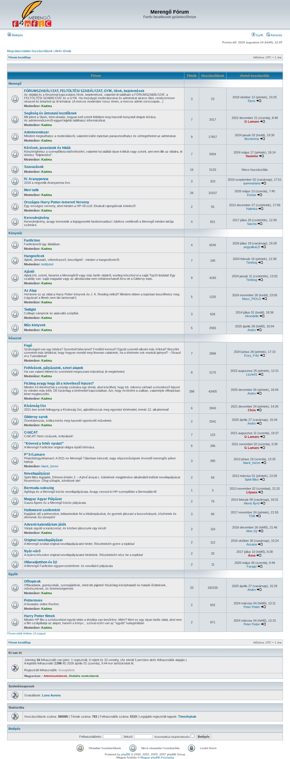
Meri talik (31, 190)
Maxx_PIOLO (251, 298)
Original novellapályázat (43, 540)
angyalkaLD (252, 247)
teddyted (47, 264)
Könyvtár (15, 233)
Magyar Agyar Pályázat (43, 499)
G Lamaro (251, 121)
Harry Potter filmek (39, 616)
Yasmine (252, 156)
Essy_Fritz (251, 355)
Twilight (30, 310)
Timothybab (187, 716)
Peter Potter (252, 607)
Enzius (251, 195)
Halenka (251, 208)
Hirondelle (252, 316)
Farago (252, 566)
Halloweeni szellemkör (42, 510)
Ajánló (29, 272)
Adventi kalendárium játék (45, 524)
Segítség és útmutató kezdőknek (50, 113)
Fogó (28, 345)
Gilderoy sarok (36, 417)
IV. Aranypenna (36, 179)
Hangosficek (34, 256)
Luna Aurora (51, 695)
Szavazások (34, 167)
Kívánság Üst (35, 406)
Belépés (17, 35)
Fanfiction (32, 240)
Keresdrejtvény (36, 218)
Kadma (46, 106)
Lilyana (251, 492)
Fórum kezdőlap (19, 57)
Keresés (276, 35)
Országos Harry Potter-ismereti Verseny (56, 202)
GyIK (259, 35)
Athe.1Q (251, 531)
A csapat (40, 633)
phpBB (125, 754)
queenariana (251, 183)
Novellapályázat (37, 474)
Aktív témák (63, 51)
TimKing (251, 262)
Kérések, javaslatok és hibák (47, 148)
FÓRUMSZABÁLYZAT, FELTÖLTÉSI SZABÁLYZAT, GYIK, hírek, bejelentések (84, 91)
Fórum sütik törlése (19, 633)
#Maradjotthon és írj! (40, 562)
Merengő (15, 83)
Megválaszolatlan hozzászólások (30, 51)
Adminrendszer (36, 132)
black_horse (49, 466)
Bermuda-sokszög (39, 488)
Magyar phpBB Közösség (157, 757)
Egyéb (13, 574)
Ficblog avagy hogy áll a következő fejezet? (59, 383)
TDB (252, 516)
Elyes (251, 101)
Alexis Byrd (251, 503)
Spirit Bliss (252, 479)
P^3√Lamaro (34, 455)
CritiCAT (31, 432)
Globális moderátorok (84, 675)
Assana (251, 544)
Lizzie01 (251, 374)
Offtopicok (32, 581)
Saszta (252, 223)
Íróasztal (14, 338)
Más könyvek (35, 325)
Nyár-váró (32, 551)
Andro (252, 330)
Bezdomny (251, 138)
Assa (251, 555)
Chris (252, 410)
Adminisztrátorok (55, 675)
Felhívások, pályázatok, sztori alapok (53, 368)
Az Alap (30, 291)
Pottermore (33, 600)
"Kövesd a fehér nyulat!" (44, 443)
